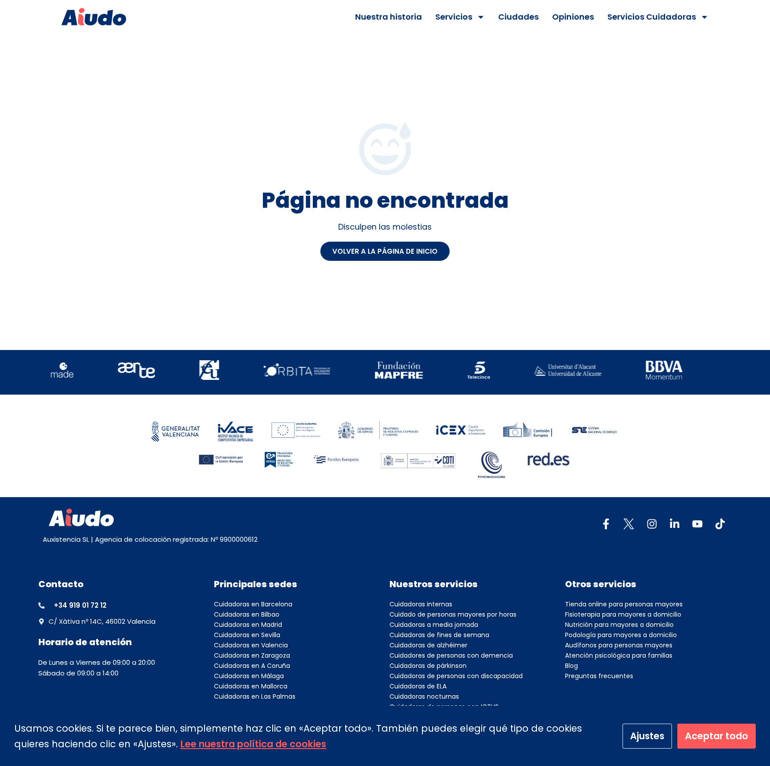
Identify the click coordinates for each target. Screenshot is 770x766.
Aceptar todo (716, 735)
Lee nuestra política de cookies (253, 743)
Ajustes (647, 735)
